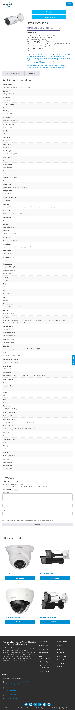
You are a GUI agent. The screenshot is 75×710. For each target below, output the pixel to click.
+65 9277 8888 (11, 691)
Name (4, 503)
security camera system (47, 65)
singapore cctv (32, 67)
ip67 (33, 63)
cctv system (43, 59)
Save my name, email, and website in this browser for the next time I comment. (27, 520)
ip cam (37, 61)
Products (61, 653)
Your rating (6, 490)
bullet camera (31, 57)
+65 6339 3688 (11, 694)
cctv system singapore (55, 59)
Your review (6, 492)
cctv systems (66, 59)
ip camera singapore (46, 61)
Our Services (63, 656)
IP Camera (48, 54)
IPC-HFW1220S (41, 63)
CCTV (51, 57)
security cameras (60, 65)
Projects (61, 663)
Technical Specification (13, 73)
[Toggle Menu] (69, 4)
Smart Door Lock (45, 671)
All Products (44, 646)
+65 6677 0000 (11, 687)
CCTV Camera (39, 54)
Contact (61, 667)
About (61, 649)
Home (61, 646)
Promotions (62, 660)
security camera (59, 63)
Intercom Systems (46, 662)
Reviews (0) (32, 73)
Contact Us (49, 12)
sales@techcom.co (12, 698)
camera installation (42, 57)
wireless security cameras (56, 67)
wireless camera (42, 67)
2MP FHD (67, 54)
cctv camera (57, 57)
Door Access (44, 653)
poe (52, 63)
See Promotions (73, 360)
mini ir (48, 63)
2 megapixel (59, 54)
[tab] (13, 73)
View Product (20, 578)
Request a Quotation (49, 17)
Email (4, 510)
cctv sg (36, 59)
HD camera (30, 61)
